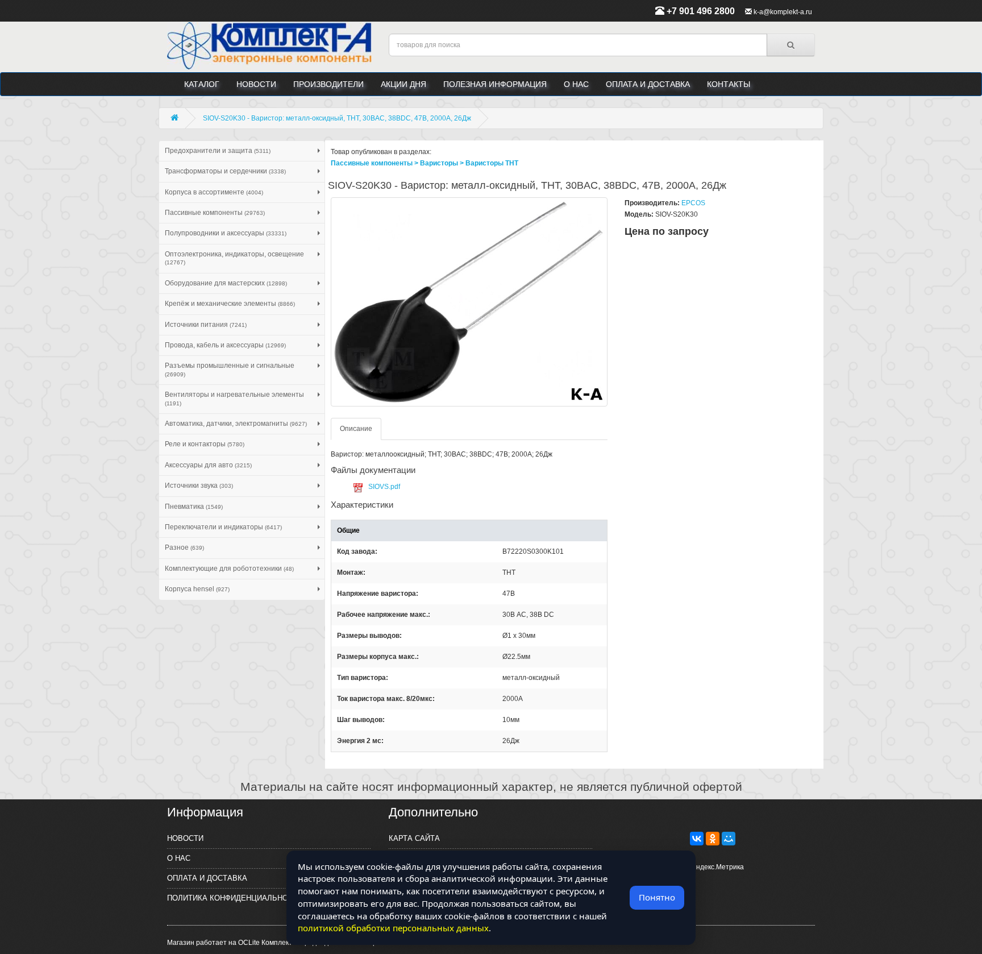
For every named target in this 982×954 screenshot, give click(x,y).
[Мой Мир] (728, 838)
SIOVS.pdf (384, 487)
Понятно (657, 897)
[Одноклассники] (712, 838)
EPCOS (693, 203)
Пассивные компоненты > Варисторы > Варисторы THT (424, 163)
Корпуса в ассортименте (214, 192)
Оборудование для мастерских (226, 283)
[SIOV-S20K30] (469, 302)
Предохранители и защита (218, 151)
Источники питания (206, 325)
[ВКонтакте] (697, 838)
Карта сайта (414, 838)
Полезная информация (495, 84)
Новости (256, 84)
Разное (184, 547)
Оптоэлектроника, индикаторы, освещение (234, 258)
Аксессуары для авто (208, 465)
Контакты (728, 84)
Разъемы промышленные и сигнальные (229, 369)
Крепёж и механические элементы (230, 304)
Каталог (201, 84)
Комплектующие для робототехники (229, 569)
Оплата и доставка (648, 84)
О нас (576, 84)
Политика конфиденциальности (235, 898)
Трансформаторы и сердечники (225, 171)
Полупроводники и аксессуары (225, 233)
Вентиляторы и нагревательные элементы (234, 398)
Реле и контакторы (204, 444)
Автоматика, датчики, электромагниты (236, 424)
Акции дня (403, 84)
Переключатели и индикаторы (223, 527)
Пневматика (194, 507)
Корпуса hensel (197, 589)
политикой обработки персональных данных (393, 928)
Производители (328, 84)
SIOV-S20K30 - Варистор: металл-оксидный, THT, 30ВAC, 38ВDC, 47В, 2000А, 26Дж (337, 118)
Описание (356, 429)
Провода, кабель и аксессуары (225, 345)
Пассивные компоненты (215, 213)
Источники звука (199, 486)
